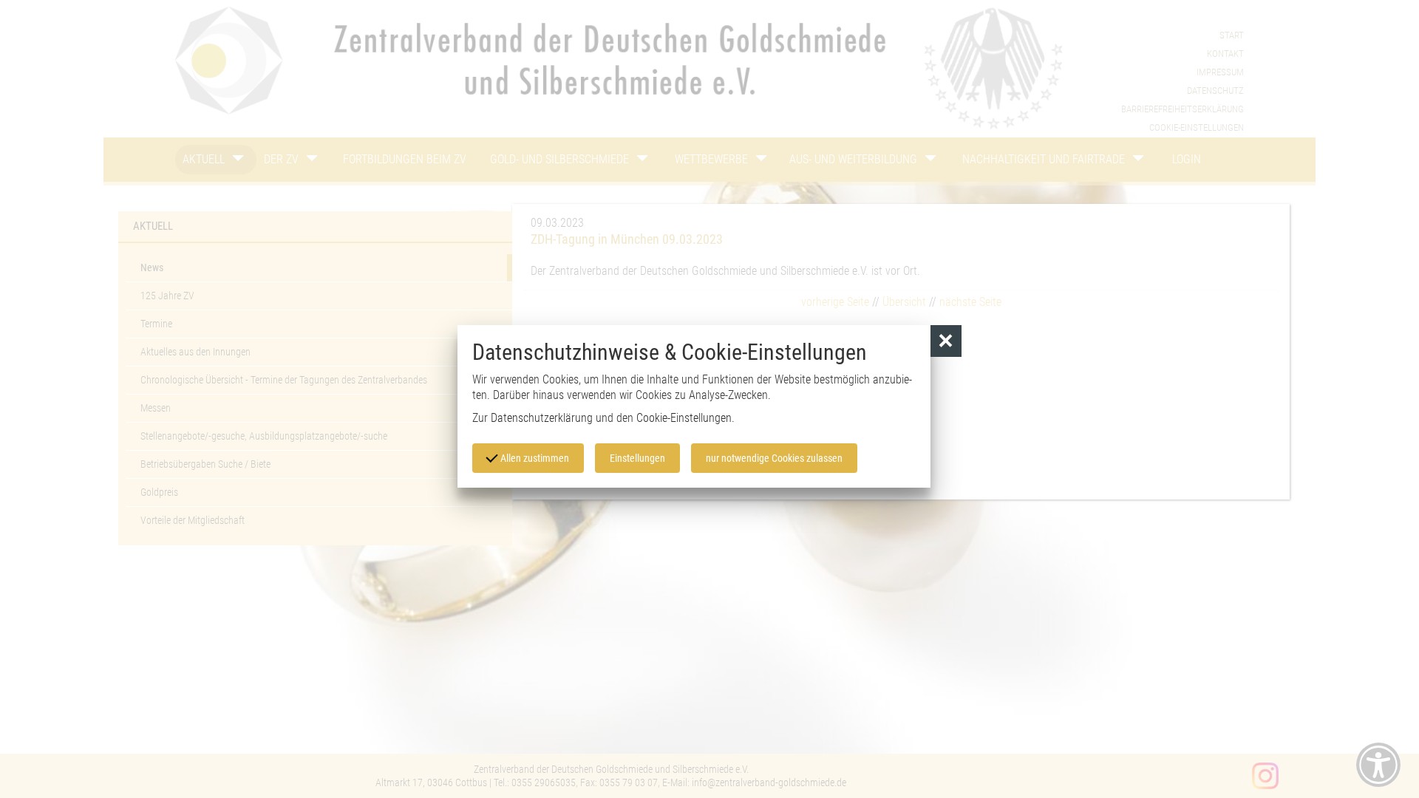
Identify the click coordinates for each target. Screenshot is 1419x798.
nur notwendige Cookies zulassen (774, 458)
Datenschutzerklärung (542, 418)
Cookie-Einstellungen (684, 418)
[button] (946, 341)
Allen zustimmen (533, 458)
